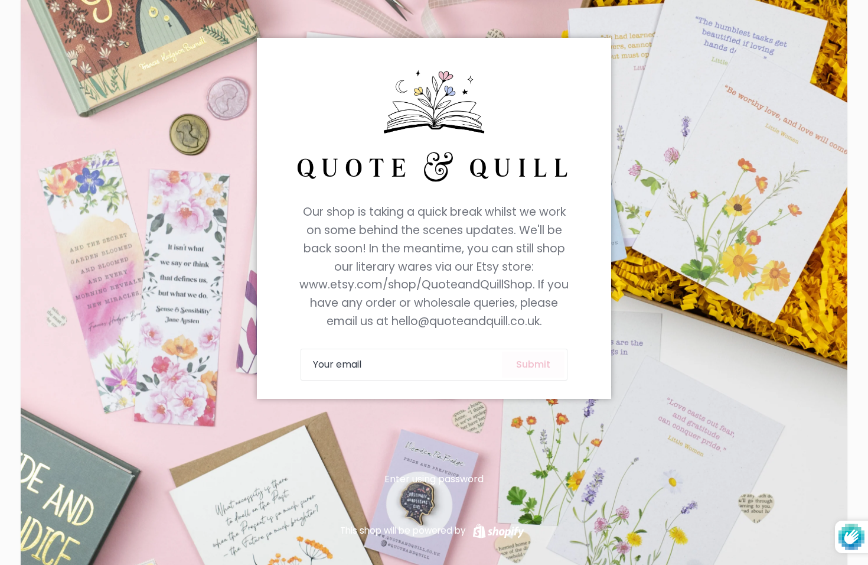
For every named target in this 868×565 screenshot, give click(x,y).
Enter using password (434, 479)
